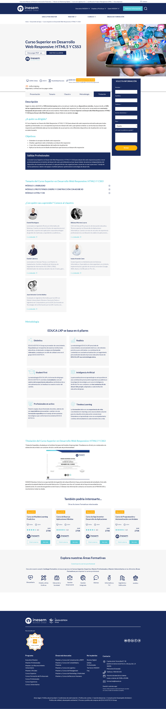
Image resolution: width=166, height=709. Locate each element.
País (117, 121)
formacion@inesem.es (114, 681)
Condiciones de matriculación (68, 698)
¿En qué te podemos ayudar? (124, 130)
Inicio (27, 21)
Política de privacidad (49, 698)
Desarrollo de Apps (36, 21)
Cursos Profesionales (32, 679)
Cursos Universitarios (32, 684)
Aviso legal (37, 698)
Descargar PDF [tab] (33, 53)
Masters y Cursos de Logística (65, 668)
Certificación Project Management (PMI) (99, 1)
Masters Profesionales (32, 663)
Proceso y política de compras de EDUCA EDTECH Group (98, 700)
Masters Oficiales (31, 670)
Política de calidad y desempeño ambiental (63, 700)
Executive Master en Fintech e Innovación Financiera (35, 1)
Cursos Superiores (31, 682)
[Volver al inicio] (27, 8)
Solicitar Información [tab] (133, 8)
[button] (145, 8)
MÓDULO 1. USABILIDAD (35, 186)
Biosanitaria (30, 582)
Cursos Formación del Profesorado (36, 676)
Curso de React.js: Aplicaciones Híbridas (64, 518)
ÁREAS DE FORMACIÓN (115, 17)
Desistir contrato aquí (110, 686)
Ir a (31, 237)
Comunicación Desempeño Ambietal (119, 698)
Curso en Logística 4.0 (78, 1)
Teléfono (118, 104)
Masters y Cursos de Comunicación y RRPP (69, 660)
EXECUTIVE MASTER (49, 17)
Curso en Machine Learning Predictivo (37, 518)
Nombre (118, 87)
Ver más (45, 542)
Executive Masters (31, 660)
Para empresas (118, 1)
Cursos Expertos (30, 673)
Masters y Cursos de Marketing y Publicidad (70, 673)
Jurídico (135, 583)
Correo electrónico (121, 113)
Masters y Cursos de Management (66, 670)
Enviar (126, 148)
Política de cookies (85, 698)
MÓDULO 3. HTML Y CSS (35, 193)
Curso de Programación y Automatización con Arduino (126, 518)
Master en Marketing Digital (61, 1)
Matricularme (56, 53)
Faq (88, 670)
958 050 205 (117, 672)
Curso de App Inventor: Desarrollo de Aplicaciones (96, 518)
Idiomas (96, 583)
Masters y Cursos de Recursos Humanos (68, 676)
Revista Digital (92, 660)
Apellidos (118, 96)
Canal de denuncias (99, 698)
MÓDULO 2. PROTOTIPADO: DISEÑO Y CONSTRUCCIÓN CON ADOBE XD (54, 189)
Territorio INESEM (93, 668)
